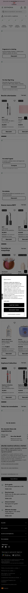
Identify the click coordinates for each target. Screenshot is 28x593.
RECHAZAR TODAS (14, 310)
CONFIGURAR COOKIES (14, 314)
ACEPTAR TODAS (14, 305)
